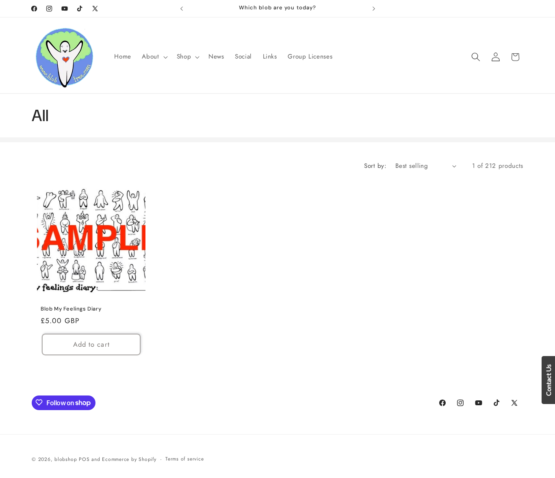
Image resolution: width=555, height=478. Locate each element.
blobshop (65, 459)
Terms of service (184, 458)
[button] (154, 57)
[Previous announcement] (182, 8)
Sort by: (375, 165)
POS (84, 459)
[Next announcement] (374, 8)
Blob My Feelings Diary (71, 309)
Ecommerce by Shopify (129, 459)
